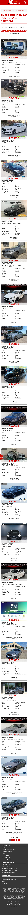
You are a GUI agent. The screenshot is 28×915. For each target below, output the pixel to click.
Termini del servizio (7, 851)
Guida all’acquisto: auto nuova (9, 868)
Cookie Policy (5, 855)
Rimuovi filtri (23, 30)
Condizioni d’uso (6, 857)
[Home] (14, 2)
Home (3, 10)
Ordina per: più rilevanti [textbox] (6, 37)
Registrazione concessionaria (9, 879)
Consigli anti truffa (6, 864)
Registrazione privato (7, 878)
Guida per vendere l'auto (8, 872)
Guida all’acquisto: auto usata (9, 870)
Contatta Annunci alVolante (9, 850)
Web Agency (14, 906)
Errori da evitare (6, 866)
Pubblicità (4, 883)
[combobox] (14, 37)
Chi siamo (4, 848)
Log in (3, 881)
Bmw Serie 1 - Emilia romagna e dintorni (15, 10)
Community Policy (6, 859)
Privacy (4, 853)
